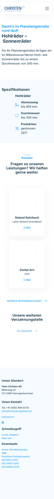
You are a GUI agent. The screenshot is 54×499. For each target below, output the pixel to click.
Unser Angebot (10, 434)
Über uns (7, 438)
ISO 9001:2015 (10, 459)
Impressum (8, 416)
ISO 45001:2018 (10, 466)
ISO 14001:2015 (10, 463)
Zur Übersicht (25, 331)
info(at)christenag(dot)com (17, 411)
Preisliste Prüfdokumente (16, 456)
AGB (4, 453)
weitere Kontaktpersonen (24, 301)
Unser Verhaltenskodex (15, 449)
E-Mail (27, 227)
